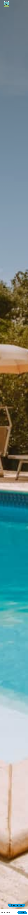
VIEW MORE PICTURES (17, 905)
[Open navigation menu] (25, 4)
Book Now (22, 912)
